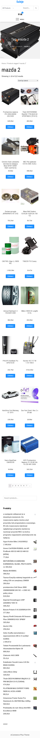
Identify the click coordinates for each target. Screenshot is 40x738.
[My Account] (19, 14)
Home (4, 63)
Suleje (20, 1)
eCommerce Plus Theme (20, 735)
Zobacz (10, 127)
